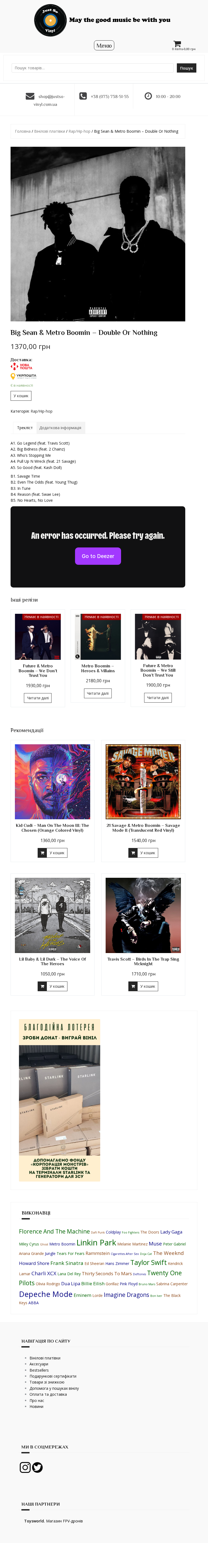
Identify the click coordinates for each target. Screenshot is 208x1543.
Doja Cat (146, 1254)
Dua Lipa (70, 1283)
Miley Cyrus (29, 1244)
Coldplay (113, 1232)
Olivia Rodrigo (48, 1283)
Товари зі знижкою (47, 1382)
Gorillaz (112, 1283)
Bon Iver (156, 1296)
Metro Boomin (62, 1244)
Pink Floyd (129, 1283)
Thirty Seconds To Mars (107, 1273)
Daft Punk (98, 1232)
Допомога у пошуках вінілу (54, 1388)
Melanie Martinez (132, 1244)
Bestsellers (39, 1370)
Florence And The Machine (54, 1231)
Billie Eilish (93, 1283)
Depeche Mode (46, 1294)
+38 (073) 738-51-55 (110, 96)
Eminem (82, 1295)
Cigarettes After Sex (125, 1254)
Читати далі (38, 697)
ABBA (33, 1302)
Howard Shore (34, 1263)
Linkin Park (96, 1242)
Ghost (44, 1244)
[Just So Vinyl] (104, 19)
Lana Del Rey (69, 1273)
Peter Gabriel (174, 1244)
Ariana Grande (31, 1253)
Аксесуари (39, 1363)
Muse (155, 1243)
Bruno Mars (147, 1284)
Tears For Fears (70, 1253)
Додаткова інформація (60, 427)
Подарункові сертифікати (53, 1376)
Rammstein (98, 1253)
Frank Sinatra (66, 1263)
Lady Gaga (171, 1232)
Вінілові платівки (49, 131)
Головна (23, 131)
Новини (36, 1406)
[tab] (25, 428)
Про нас (37, 1400)
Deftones (139, 1274)
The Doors (149, 1232)
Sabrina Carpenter (172, 1283)
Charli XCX (43, 1273)
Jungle (50, 1253)
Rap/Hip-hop (79, 131)
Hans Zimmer (117, 1263)
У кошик (21, 395)
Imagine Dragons (126, 1295)
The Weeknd (168, 1253)
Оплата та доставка (48, 1394)
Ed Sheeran (94, 1263)
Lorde (97, 1295)
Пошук (186, 68)
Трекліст (25, 427)
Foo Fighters (130, 1232)
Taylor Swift (148, 1262)
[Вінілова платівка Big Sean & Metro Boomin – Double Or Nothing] (98, 234)
